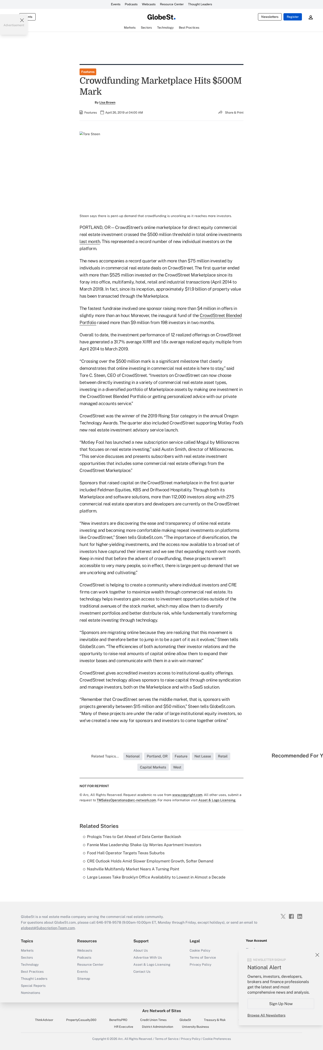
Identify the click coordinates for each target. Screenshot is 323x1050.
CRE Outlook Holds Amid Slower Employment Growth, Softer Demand (150, 861)
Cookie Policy (200, 950)
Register (293, 16)
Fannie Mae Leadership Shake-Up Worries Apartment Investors (144, 844)
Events (115, 4)
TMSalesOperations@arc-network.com (126, 800)
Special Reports (33, 985)
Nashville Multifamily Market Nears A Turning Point (133, 869)
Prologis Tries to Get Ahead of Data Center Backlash (134, 836)
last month (90, 241)
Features (87, 72)
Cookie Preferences (217, 1039)
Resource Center (172, 4)
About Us (140, 950)
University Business (195, 1026)
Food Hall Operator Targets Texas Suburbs (126, 853)
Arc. (121, 1039)
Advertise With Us (147, 957)
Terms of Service (203, 957)
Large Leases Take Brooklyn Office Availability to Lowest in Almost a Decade (156, 877)
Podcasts (131, 4)
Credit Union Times (153, 1020)
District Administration (157, 1026)
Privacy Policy (200, 964)
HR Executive (123, 1026)
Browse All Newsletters (266, 1015)
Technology (30, 964)
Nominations (30, 993)
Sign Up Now (281, 1003)
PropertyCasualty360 (81, 1020)
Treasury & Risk (215, 1020)
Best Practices (32, 971)
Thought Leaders (200, 4)
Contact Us (142, 971)
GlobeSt (185, 1020)
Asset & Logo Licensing (151, 964)
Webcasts (149, 4)
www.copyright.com (187, 795)
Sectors (27, 957)
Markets (27, 950)
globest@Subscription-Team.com (48, 928)
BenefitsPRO (118, 1020)
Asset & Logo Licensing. (217, 800)
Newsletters (269, 16)
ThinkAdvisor (44, 1020)
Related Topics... (105, 756)
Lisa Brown (107, 102)
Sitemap (83, 978)
